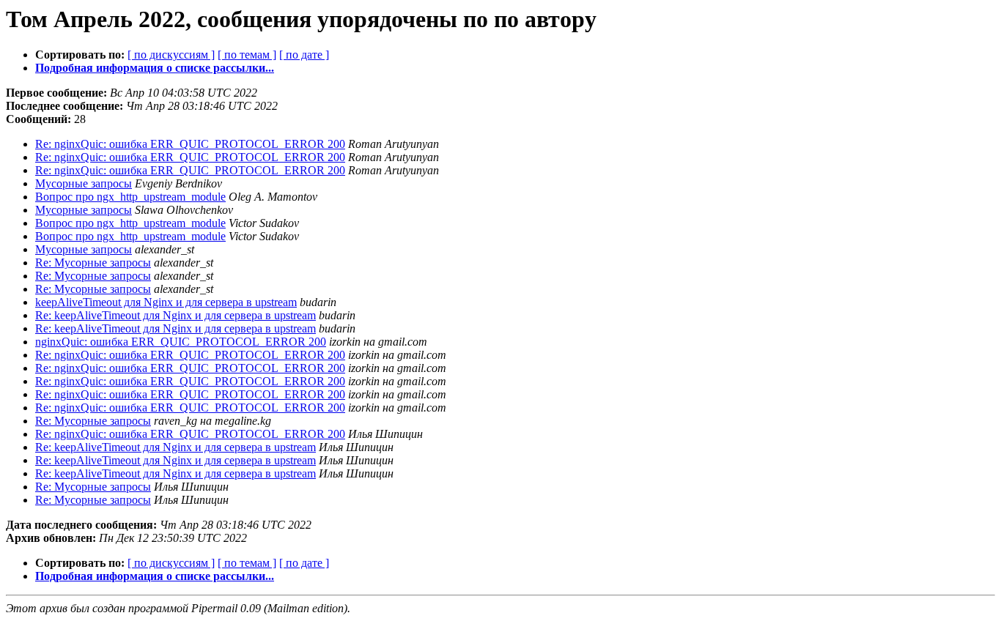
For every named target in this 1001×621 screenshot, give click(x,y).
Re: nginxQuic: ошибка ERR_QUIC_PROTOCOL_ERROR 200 (190, 144)
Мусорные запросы (83, 183)
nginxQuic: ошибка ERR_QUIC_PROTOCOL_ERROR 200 (180, 341)
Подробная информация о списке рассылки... (154, 68)
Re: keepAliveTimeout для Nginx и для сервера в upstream (175, 315)
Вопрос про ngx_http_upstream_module (130, 196)
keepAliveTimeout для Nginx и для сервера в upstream (166, 302)
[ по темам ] (247, 54)
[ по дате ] (304, 54)
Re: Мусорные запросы (93, 262)
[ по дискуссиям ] (171, 54)
